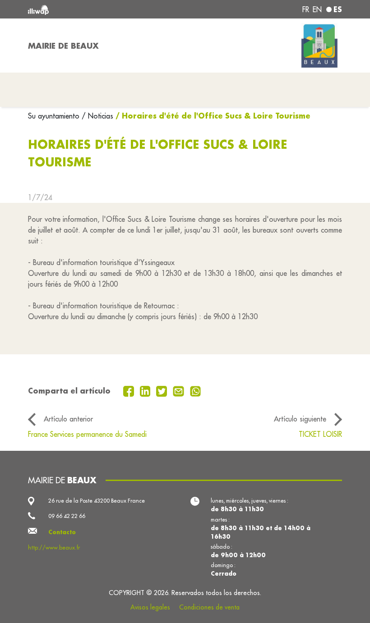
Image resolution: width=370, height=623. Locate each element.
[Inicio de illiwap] (90, 9)
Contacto (62, 532)
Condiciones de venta (209, 607)
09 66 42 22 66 (66, 516)
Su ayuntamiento (55, 115)
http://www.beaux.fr (54, 547)
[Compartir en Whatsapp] (195, 390)
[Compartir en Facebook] (129, 390)
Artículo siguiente (300, 418)
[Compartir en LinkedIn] (146, 390)
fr (305, 9)
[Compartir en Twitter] (162, 390)
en (317, 9)
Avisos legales (150, 607)
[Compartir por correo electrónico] (179, 390)
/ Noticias (97, 115)
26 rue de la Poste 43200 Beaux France (96, 500)
